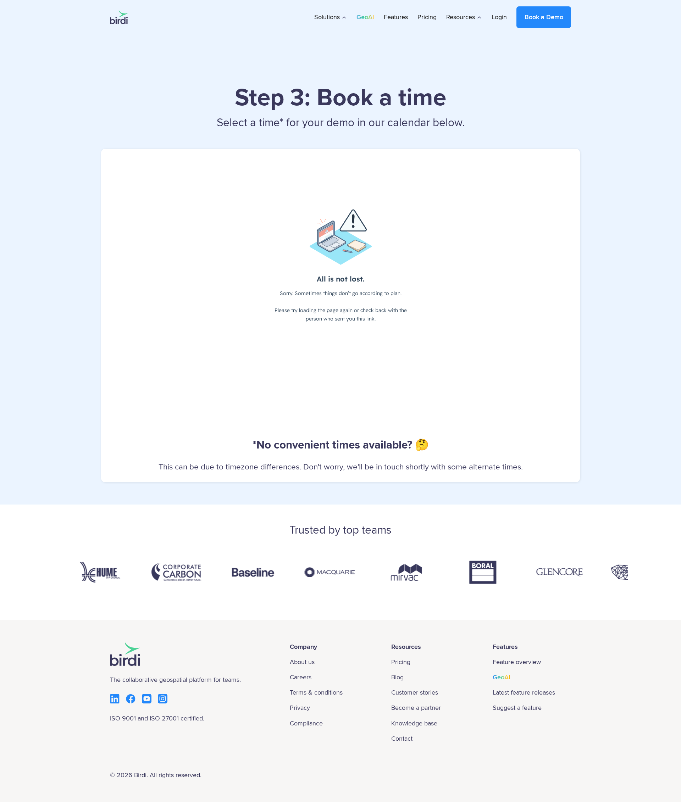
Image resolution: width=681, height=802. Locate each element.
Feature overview (517, 662)
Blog (397, 677)
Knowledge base (414, 723)
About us (302, 662)
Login (499, 17)
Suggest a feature (517, 708)
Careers (300, 677)
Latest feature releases (524, 692)
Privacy (300, 708)
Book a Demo (544, 17)
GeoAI (365, 17)
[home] (119, 17)
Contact (402, 738)
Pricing (427, 17)
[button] (331, 17)
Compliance (306, 723)
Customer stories (414, 692)
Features (396, 17)
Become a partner (416, 708)
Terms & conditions (316, 692)
